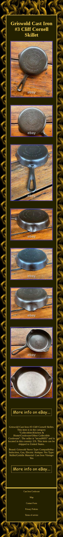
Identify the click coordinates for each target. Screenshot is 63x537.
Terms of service (31, 515)
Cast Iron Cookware (32, 491)
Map (31, 497)
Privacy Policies (31, 509)
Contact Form (31, 503)
